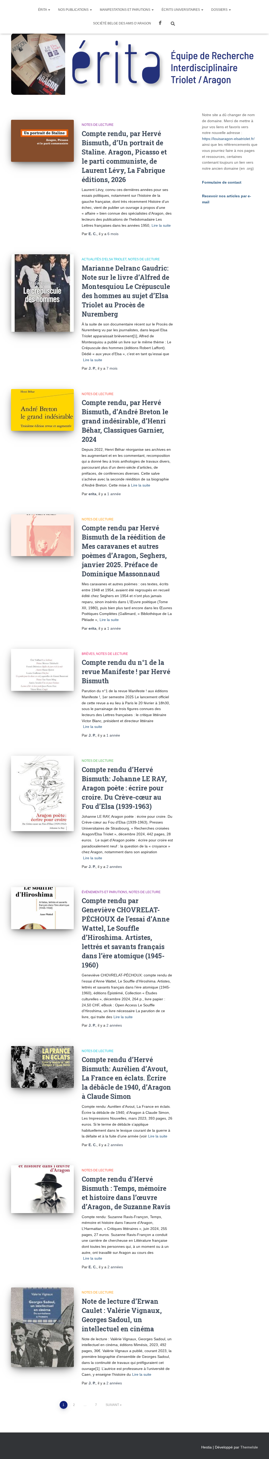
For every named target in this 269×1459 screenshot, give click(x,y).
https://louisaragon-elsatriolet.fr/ (228, 139)
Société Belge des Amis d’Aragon (122, 23)
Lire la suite (161, 225)
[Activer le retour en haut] (258, 1448)
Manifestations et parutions (125, 10)
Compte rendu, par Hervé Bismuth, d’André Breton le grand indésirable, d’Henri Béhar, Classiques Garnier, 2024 (125, 421)
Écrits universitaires (181, 10)
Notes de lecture (97, 125)
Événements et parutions (104, 892)
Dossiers (219, 10)
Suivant (112, 1405)
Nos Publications (73, 10)
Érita (43, 10)
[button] (49, 10)
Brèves (88, 654)
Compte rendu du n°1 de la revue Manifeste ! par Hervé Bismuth (126, 671)
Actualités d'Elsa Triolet (104, 259)
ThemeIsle (249, 1447)
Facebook (160, 23)
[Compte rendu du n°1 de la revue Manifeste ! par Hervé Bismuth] (42, 670)
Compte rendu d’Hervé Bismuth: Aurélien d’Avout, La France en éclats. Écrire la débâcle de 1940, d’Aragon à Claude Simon (126, 1078)
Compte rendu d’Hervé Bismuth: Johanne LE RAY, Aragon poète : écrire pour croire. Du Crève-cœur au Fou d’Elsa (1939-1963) (124, 788)
